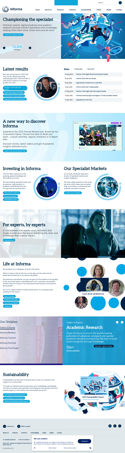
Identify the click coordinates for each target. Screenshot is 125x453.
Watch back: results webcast (14, 96)
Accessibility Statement (9, 439)
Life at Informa (9, 296)
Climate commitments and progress (16, 401)
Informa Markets (8, 333)
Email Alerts (110, 426)
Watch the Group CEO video (13, 92)
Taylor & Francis (7, 327)
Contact (119, 10)
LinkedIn (115, 426)
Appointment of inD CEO (84, 100)
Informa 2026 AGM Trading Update (87, 87)
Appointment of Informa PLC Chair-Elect (89, 83)
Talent (98, 10)
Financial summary (10, 196)
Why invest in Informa (11, 193)
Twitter (120, 426)
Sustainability (86, 10)
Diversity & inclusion (11, 303)
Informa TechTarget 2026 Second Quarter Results (92, 74)
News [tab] (66, 69)
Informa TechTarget (9, 348)
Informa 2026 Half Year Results (86, 78)
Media (109, 10)
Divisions (60, 10)
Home (37, 10)
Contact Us (10, 426)
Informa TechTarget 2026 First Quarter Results (91, 91)
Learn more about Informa (13, 35)
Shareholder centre (10, 199)
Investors (72, 10)
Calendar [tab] (78, 69)
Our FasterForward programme (15, 395)
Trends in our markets (72, 193)
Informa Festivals (8, 343)
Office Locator (25, 426)
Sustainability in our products (14, 398)
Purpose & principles (11, 300)
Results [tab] (91, 69)
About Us (48, 10)
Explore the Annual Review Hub (14, 151)
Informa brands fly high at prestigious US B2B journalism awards (96, 95)
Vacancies (7, 306)
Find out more (9, 240)
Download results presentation (14, 99)
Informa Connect (8, 338)
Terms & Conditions (23, 439)
